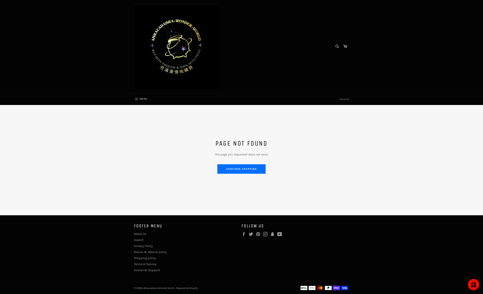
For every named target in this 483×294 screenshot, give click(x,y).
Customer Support (147, 270)
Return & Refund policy (150, 252)
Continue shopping (241, 168)
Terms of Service (145, 264)
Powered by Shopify (187, 288)
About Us (140, 234)
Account (344, 99)
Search (139, 240)
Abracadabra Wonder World (159, 288)
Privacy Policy (143, 246)
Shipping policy (145, 258)
